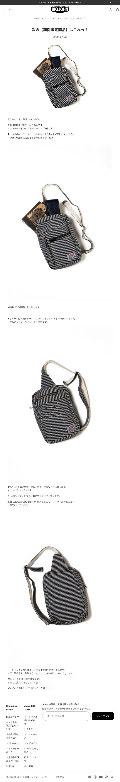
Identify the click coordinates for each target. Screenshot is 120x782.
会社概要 (28, 766)
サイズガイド (30, 743)
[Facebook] (90, 777)
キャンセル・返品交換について (12, 725)
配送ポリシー (12, 716)
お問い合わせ (12, 743)
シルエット (69, 18)
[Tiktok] (106, 777)
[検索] (10, 9)
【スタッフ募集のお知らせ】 (30, 720)
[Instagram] (95, 777)
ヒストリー (29, 729)
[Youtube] (101, 777)
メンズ (44, 18)
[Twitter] (112, 777)
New (36, 18)
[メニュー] (3, 9)
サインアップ (102, 716)
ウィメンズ (55, 18)
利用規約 (10, 766)
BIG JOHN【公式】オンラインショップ (30, 777)
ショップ (81, 18)
